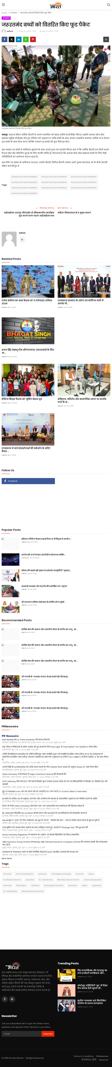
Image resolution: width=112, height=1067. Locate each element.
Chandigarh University (61, 874)
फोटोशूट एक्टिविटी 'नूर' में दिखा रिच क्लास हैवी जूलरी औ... (92, 987)
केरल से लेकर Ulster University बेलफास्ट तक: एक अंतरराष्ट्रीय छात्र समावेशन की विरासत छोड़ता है (43, 805)
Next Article (63, 208)
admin (22, 233)
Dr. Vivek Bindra (46, 879)
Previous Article (46, 208)
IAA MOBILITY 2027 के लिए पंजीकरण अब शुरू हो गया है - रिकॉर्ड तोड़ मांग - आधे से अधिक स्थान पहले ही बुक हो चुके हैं (50, 820)
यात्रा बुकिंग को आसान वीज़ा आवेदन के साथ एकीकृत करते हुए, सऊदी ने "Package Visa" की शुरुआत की (45, 827)
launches (42, 874)
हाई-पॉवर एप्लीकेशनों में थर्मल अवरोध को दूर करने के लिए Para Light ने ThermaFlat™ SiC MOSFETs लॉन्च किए (49, 746)
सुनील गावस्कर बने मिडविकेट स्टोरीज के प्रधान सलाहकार (91, 1002)
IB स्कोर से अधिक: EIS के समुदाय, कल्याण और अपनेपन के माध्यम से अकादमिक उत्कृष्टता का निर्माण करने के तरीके (49, 798)
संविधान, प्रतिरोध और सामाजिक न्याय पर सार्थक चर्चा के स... (82, 401)
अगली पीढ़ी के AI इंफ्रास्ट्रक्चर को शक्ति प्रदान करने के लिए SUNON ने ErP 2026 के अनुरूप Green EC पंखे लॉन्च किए (50, 767)
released (35, 885)
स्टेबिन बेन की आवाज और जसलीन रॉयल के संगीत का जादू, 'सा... (49, 629)
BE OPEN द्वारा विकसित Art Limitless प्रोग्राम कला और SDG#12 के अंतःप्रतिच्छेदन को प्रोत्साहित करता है (44, 813)
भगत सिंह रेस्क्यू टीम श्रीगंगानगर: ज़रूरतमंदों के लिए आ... (28, 351)
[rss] (12, 999)
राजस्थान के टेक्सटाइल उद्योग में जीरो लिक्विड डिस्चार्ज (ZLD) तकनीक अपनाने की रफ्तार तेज (40, 852)
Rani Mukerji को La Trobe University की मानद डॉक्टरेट (26, 739)
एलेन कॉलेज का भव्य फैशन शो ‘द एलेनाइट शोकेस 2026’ (27, 302)
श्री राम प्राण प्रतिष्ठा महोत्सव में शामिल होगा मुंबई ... (43, 602)
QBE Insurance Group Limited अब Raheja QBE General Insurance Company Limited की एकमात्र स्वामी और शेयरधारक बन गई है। (54, 843)
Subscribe (48, 1033)
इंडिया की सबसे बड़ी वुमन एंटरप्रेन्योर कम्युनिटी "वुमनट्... (46, 570)
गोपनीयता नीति (88, 1059)
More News (7, 858)
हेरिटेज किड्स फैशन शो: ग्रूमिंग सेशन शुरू (22, 399)
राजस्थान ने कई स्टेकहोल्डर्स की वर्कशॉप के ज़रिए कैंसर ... (26, 450)
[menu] (3, 5)
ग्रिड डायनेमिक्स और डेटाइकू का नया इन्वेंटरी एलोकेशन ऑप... (92, 972)
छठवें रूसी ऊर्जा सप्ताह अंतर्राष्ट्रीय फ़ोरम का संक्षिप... (43, 554)
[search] (108, 5)
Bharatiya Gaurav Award (68, 879)
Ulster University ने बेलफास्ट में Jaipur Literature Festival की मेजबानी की (34, 774)
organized (96, 885)
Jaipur (91, 874)
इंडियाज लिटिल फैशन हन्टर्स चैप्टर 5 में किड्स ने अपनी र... (46, 539)
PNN (23, 632)
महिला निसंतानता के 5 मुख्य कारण (74, 212)
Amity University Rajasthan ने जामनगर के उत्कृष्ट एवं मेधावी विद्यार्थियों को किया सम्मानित (40, 834)
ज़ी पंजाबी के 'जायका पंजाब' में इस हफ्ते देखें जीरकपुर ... (45, 676)
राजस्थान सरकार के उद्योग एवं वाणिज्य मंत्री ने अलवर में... (81, 302)
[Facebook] (5, 999)
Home (4, 13)
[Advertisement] (56, 505)
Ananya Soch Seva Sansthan (24, 176)
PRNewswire (102, 1056)
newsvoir (25, 558)
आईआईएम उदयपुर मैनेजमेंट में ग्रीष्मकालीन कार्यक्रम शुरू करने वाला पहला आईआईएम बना (29, 214)
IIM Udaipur (21, 885)
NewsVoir (103, 1059)
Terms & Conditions (84, 1056)
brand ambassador (25, 874)
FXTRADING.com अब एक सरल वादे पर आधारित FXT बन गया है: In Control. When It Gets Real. (46, 791)
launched (30, 879)
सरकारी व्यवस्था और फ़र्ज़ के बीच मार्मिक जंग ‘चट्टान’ (44, 586)
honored (7, 874)
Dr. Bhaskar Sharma (12, 879)
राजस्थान (13, 13)
